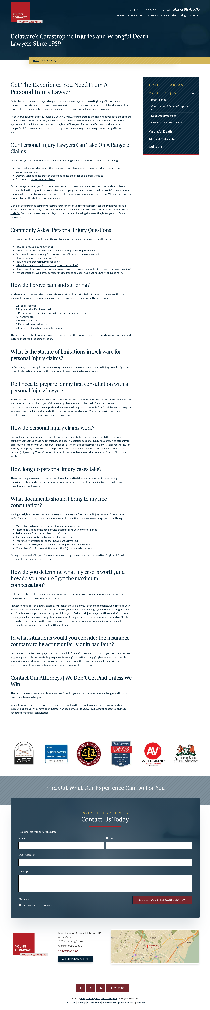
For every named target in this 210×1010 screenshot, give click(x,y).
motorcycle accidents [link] (43, 179)
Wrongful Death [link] (160, 131)
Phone (109, 838)
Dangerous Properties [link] (163, 115)
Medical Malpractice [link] (163, 139)
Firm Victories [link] (168, 15)
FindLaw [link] (141, 1002)
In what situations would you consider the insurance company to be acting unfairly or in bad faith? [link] (69, 272)
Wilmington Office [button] (75, 959)
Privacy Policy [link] (94, 1002)
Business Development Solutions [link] (118, 1002)
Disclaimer (24, 899)
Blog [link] (183, 15)
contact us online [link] (114, 708)
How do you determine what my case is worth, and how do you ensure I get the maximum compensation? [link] (73, 269)
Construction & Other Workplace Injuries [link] (169, 108)
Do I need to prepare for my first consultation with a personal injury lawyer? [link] (57, 254)
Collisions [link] (156, 146)
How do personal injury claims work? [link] (36, 257)
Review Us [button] (117, 988)
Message (23, 871)
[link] (27, 12)
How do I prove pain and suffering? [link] (35, 246)
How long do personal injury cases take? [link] (38, 261)
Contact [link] (195, 15)
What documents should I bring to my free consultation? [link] (47, 265)
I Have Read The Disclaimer (38, 905)
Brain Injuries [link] (158, 99)
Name (21, 838)
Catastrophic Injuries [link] (163, 93)
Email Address (26, 854)
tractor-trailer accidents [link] (55, 175)
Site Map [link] (81, 1002)
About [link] (131, 15)
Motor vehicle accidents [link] (29, 168)
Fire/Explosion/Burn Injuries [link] (167, 122)
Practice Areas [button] (148, 15)
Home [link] (120, 15)
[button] (80, 988)
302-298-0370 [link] (186, 9)
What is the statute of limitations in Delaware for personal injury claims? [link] (55, 250)
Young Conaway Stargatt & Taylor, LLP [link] (98, 998)
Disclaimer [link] (70, 1002)
